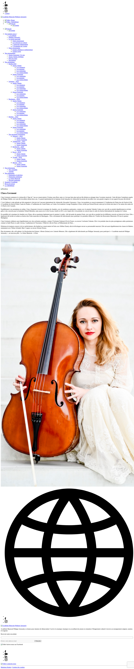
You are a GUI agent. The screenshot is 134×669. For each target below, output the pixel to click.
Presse (12, 20)
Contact (7, 13)
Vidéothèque (14, 22)
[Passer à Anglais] (16, 25)
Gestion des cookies (18, 667)
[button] (12, 24)
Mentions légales (6, 667)
